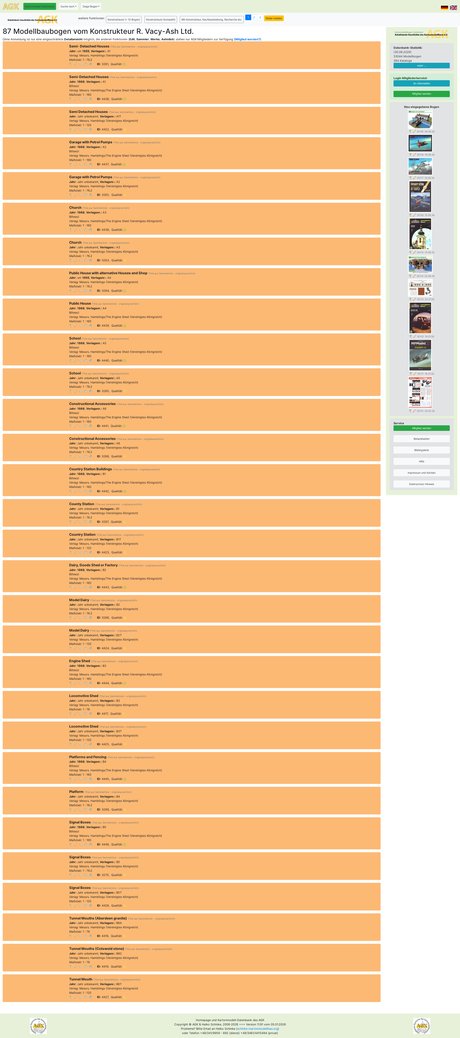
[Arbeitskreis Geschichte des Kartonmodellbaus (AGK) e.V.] (422, 34)
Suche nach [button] (67, 6)
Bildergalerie (421, 450)
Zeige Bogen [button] (90, 6)
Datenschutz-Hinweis (421, 484)
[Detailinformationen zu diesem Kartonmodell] (70, 64)
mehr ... (421, 65)
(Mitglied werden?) (247, 39)
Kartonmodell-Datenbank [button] (39, 6)
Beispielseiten (422, 438)
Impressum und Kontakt (422, 472)
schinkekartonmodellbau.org (257, 1028)
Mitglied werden (421, 93)
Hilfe (421, 461)
